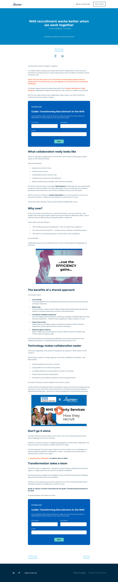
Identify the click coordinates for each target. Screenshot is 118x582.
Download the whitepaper (39, 458)
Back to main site (83, 4)
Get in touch (99, 4)
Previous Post (32, 556)
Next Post (86, 556)
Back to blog (59, 49)
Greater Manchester (72, 88)
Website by (79, 573)
